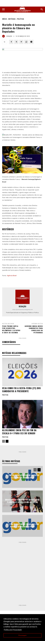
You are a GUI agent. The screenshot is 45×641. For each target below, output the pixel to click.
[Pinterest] (21, 42)
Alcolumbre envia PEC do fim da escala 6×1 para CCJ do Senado (19, 432)
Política (20, 19)
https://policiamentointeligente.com (22, 309)
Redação (9, 36)
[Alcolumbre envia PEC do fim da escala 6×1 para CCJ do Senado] (22, 414)
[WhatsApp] (26, 42)
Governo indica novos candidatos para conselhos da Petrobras (34, 329)
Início (4, 19)
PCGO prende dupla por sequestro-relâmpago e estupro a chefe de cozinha (11, 329)
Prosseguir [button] (22, 635)
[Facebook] (11, 42)
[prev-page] (3, 441)
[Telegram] (31, 42)
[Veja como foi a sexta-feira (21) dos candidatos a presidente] (22, 372)
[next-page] (7, 441)
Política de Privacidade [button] (13, 630)
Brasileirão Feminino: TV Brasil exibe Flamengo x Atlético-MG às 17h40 (22, 500)
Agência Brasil (11, 275)
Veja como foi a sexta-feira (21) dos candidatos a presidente (21, 389)
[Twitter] (16, 42)
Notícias (12, 19)
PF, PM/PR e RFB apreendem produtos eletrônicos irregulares (22, 476)
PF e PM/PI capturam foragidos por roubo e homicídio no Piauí (22, 525)
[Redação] (4, 36)
